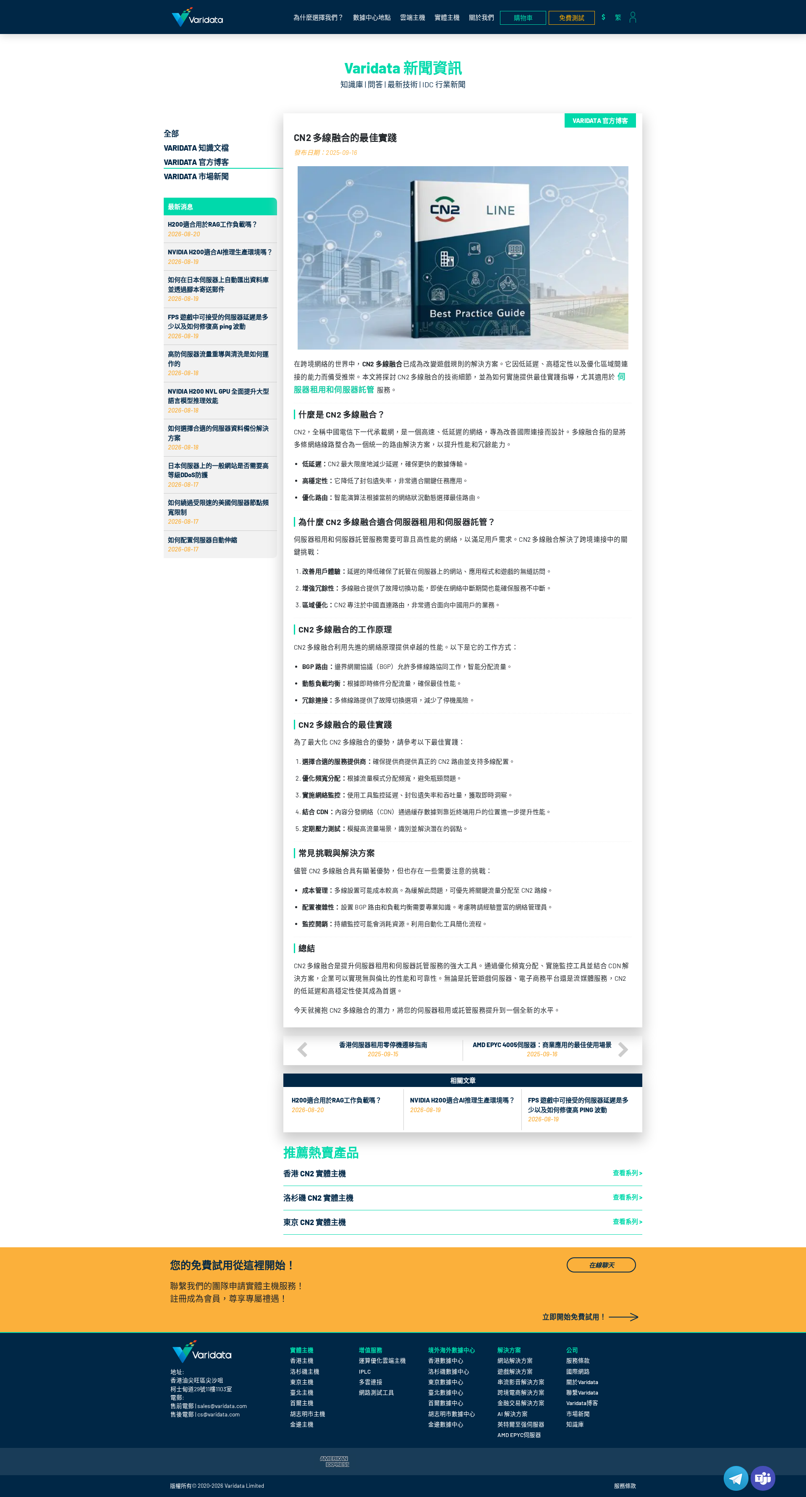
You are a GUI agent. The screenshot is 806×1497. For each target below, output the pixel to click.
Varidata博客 (582, 1402)
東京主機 (302, 1381)
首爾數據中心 (445, 1402)
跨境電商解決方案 (520, 1392)
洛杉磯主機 (304, 1371)
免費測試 (571, 17)
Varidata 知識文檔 (196, 147)
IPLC (365, 1371)
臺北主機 (302, 1392)
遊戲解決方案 (515, 1371)
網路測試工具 (376, 1392)
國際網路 (578, 1371)
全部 (171, 133)
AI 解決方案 (512, 1413)
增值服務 (370, 1349)
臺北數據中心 (445, 1392)
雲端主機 (412, 17)
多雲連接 (370, 1381)
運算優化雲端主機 (382, 1360)
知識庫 (575, 1424)
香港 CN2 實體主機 (314, 1173)
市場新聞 (578, 1413)
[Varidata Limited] (197, 17)
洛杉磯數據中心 (448, 1371)
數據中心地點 (372, 17)
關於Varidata (582, 1381)
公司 (572, 1349)
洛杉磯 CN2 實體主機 (318, 1197)
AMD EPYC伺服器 (519, 1434)
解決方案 (509, 1349)
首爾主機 (302, 1402)
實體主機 (447, 17)
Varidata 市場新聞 (196, 176)
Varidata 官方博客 (196, 162)
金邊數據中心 (445, 1424)
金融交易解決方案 (520, 1402)
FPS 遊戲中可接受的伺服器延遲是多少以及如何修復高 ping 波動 (218, 326)
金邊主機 (302, 1424)
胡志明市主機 (307, 1413)
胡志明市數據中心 (451, 1413)
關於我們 (481, 17)
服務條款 (578, 1360)
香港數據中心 (445, 1360)
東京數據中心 (445, 1381)
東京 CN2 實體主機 (314, 1222)
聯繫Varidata (582, 1392)
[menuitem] (620, 17)
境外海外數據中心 (451, 1349)
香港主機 (302, 1360)
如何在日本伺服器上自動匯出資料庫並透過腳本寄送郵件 (218, 289)
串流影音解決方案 (520, 1381)
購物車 (523, 17)
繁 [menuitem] (618, 17)
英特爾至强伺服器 (520, 1424)
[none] (620, 17)
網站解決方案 (515, 1360)
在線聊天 (601, 1265)
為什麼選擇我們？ (318, 17)
